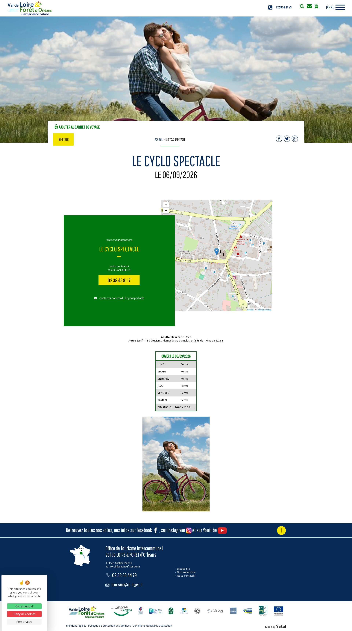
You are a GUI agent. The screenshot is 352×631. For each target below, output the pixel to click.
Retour (63, 139)
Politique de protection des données (109, 625)
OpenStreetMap (264, 309)
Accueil (158, 139)
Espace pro (183, 568)
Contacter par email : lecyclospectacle (121, 298)
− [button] (166, 210)
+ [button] (166, 205)
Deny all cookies (24, 614)
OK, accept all (24, 606)
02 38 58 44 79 (284, 7)
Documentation (186, 572)
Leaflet (250, 309)
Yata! (281, 626)
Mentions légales (76, 625)
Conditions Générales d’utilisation (152, 625)
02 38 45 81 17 (119, 280)
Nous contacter (186, 575)
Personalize (24, 622)
